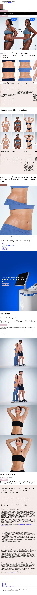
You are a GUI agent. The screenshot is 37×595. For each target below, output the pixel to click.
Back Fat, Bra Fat (5, 248)
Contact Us (4, 580)
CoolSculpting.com (7, 525)
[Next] (35, 83)
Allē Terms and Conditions (6, 582)
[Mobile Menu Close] (1, 7)
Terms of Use (4, 583)
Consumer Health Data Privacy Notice (8, 586)
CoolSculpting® (21, 524)
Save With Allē (23, 12)
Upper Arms (4, 247)
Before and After (17, 12)
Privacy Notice (4, 584)
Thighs (3, 246)
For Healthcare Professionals (7, 2)
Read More (16, 590)
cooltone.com (30, 572)
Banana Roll (4, 249)
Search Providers (5, 581)
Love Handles (4, 244)
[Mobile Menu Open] (1, 5)
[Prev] (1, 83)
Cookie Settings (5, 585)
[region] (18, 591)
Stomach (3, 243)
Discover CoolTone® (30, 12)
